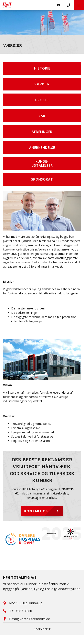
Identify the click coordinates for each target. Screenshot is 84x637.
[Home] (26, 5)
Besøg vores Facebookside (29, 619)
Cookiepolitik (42, 629)
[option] (22, 539)
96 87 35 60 (23, 611)
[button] (79, 5)
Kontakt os (36, 511)
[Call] (69, 5)
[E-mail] (58, 5)
